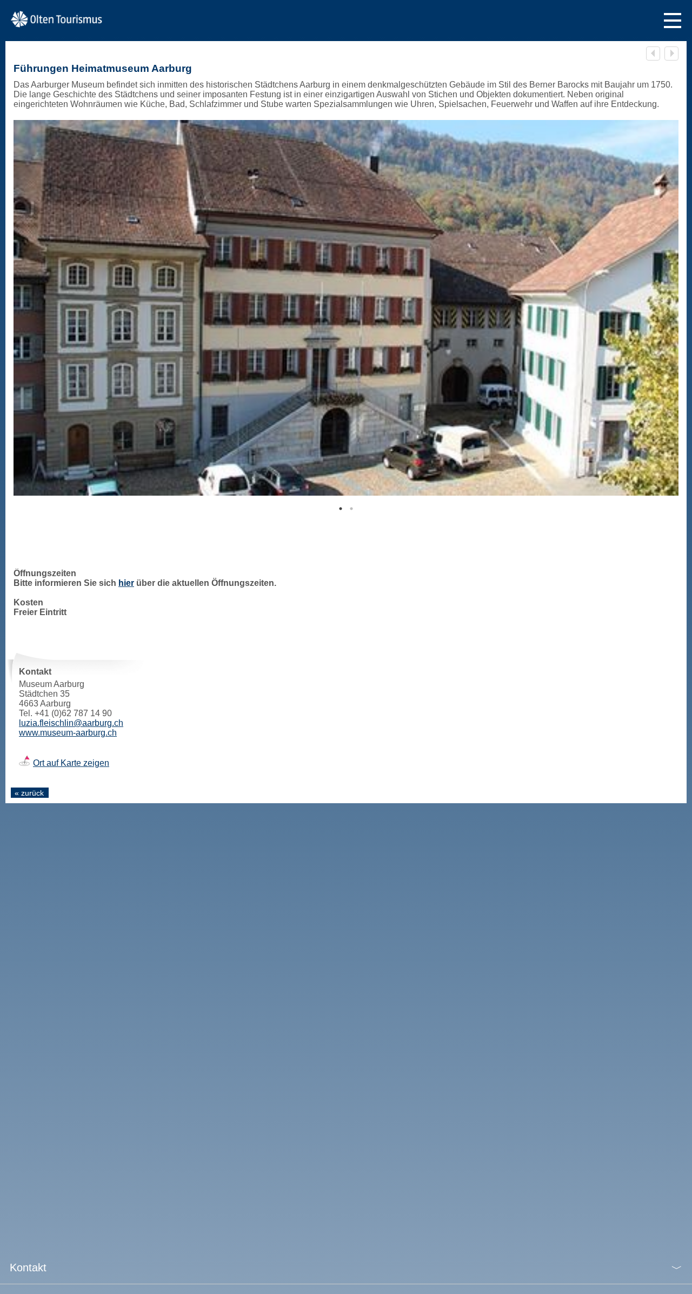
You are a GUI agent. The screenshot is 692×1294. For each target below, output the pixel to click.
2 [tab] (351, 508)
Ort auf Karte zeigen (71, 763)
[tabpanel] (346, 308)
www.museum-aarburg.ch (68, 732)
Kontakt (28, 1267)
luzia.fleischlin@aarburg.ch (71, 723)
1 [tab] (340, 508)
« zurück (29, 793)
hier (126, 583)
